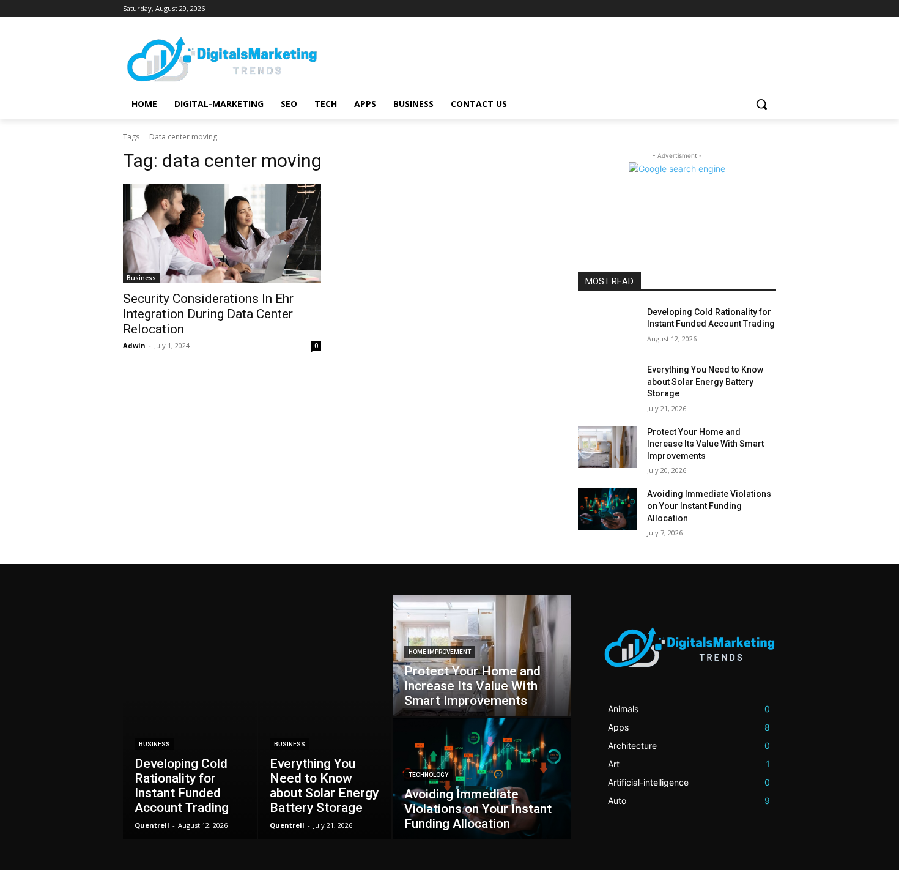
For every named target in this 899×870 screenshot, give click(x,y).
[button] (761, 104)
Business (141, 277)
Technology (428, 774)
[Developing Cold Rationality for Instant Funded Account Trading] (607, 327)
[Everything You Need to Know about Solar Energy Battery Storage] (607, 385)
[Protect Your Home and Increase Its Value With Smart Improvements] (607, 447)
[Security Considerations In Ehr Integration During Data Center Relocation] (222, 233)
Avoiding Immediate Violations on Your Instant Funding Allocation (709, 505)
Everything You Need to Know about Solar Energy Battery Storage (705, 381)
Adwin (134, 345)
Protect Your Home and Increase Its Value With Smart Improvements (705, 444)
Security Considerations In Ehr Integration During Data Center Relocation (208, 313)
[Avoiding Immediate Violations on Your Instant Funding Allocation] (607, 509)
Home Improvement (440, 652)
